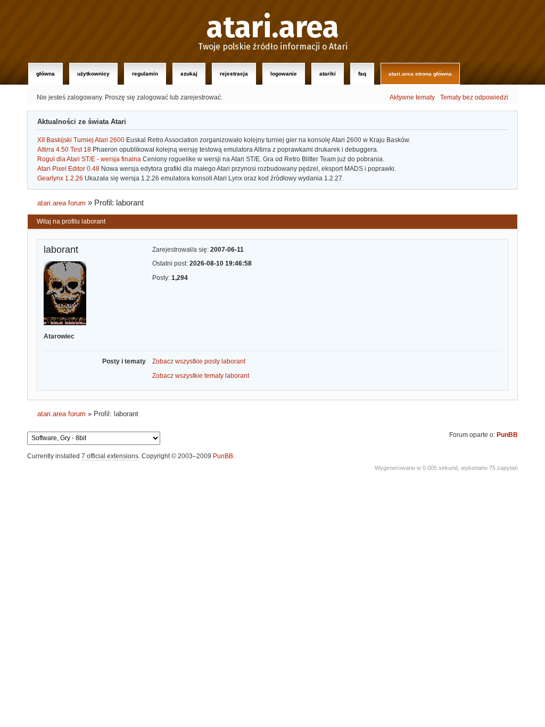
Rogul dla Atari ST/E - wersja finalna (89, 159)
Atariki (327, 74)
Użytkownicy (93, 74)
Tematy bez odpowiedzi (474, 97)
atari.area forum (61, 203)
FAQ (362, 74)
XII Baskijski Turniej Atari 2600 (81, 140)
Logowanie (283, 74)
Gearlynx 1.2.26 (60, 178)
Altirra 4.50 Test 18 (64, 149)
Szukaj (188, 74)
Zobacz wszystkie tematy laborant (200, 375)
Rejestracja (234, 74)
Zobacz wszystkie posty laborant (198, 361)
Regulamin (145, 74)
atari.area (273, 27)
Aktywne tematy (412, 97)
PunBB (507, 435)
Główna (45, 74)
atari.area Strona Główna (420, 74)
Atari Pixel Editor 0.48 (68, 168)
